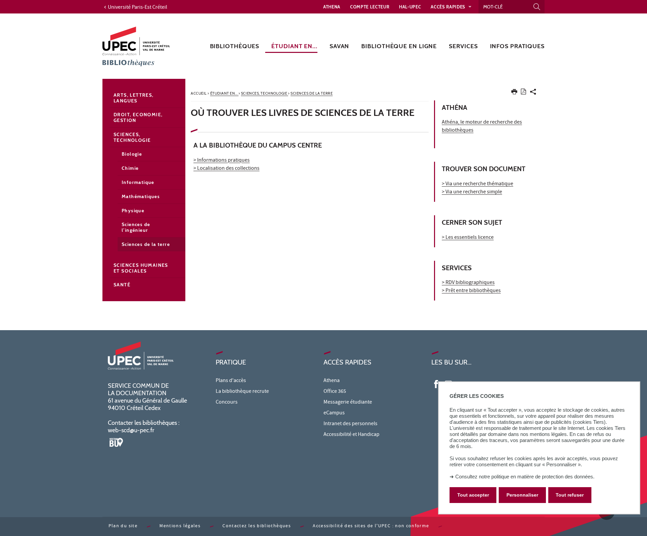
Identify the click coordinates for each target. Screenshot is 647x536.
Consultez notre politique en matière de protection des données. (524, 476)
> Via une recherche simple (472, 192)
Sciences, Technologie (132, 137)
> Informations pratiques (221, 161)
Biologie (132, 154)
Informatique (138, 182)
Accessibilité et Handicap (351, 435)
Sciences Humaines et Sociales (141, 268)
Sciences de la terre (146, 244)
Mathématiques (141, 196)
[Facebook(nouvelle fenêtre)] (436, 384)
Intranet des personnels (350, 424)
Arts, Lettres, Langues (134, 98)
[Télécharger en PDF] (523, 92)
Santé (122, 285)
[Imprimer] (514, 93)
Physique (133, 211)
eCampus (334, 413)
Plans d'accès (231, 381)
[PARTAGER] (533, 93)
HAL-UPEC (410, 6)
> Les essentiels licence (468, 238)
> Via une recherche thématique (477, 184)
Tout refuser (570, 495)
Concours (227, 403)
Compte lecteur (369, 6)
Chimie (130, 168)
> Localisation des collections (226, 169)
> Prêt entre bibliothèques (471, 291)
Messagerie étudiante (348, 403)
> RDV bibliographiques (468, 283)
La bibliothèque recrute (242, 392)
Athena (331, 6)
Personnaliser (522, 495)
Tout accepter (473, 495)
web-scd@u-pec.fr (131, 430)
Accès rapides (448, 6)
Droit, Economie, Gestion (138, 117)
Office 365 (335, 392)
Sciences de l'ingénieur (136, 227)
